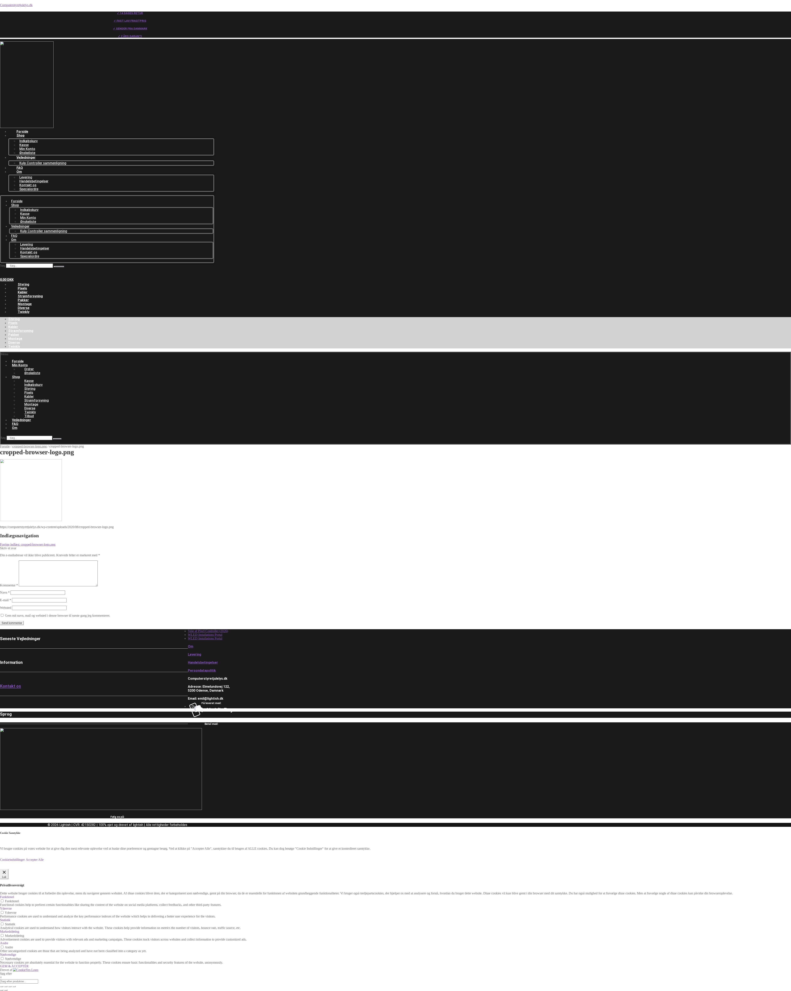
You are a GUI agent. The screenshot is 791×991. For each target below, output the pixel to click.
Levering (25, 177)
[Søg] (59, 266)
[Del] (10, 986)
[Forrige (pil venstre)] (1, 990)
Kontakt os (27, 185)
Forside (22, 132)
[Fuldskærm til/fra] (5, 986)
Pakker (23, 300)
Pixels (22, 288)
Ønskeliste (27, 153)
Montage (25, 304)
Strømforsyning (30, 296)
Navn (5, 592)
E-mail (5, 600)
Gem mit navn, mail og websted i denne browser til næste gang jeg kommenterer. (57, 615)
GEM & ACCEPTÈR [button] (14, 966)
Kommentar (9, 585)
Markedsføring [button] (9, 931)
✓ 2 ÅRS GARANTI (130, 36)
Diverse (23, 308)
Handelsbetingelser (33, 181)
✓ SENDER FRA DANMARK (130, 28)
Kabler (23, 292)
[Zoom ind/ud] (1, 986)
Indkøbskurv (28, 141)
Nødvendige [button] (8, 954)
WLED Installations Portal (205, 634)
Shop (20, 135)
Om (19, 172)
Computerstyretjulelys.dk (16, 5)
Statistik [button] (5, 920)
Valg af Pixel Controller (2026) (208, 631)
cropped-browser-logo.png (29, 446)
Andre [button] (4, 943)
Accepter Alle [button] (35, 859)
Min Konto (27, 149)
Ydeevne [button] (6, 908)
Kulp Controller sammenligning (42, 163)
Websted (5, 607)
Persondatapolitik (202, 670)
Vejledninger (26, 157)
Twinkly (23, 312)
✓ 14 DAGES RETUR (130, 13)
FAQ (19, 168)
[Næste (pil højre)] (5, 990)
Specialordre (28, 189)
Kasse (24, 145)
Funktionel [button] (7, 897)
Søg (2, 265)
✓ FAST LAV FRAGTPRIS (130, 20)
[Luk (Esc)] (14, 986)
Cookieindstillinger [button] (12, 859)
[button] (118, 354)
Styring (23, 284)
